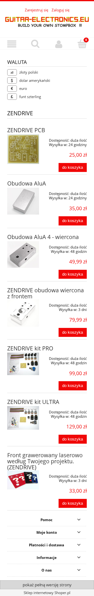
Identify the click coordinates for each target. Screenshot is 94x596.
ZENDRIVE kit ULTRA (33, 402)
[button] (12, 44)
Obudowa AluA (26, 183)
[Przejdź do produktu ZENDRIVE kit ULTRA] (23, 418)
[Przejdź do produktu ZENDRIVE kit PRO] (23, 364)
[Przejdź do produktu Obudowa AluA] (23, 201)
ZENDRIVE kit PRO (30, 348)
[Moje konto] (59, 44)
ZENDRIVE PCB (26, 130)
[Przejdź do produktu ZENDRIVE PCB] (23, 149)
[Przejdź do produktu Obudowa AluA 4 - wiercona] (23, 254)
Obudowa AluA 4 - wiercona (43, 237)
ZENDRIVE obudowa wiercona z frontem (45, 293)
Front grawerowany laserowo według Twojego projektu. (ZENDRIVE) (45, 461)
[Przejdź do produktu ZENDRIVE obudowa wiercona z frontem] (23, 313)
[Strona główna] (47, 21)
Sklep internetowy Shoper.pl (47, 592)
